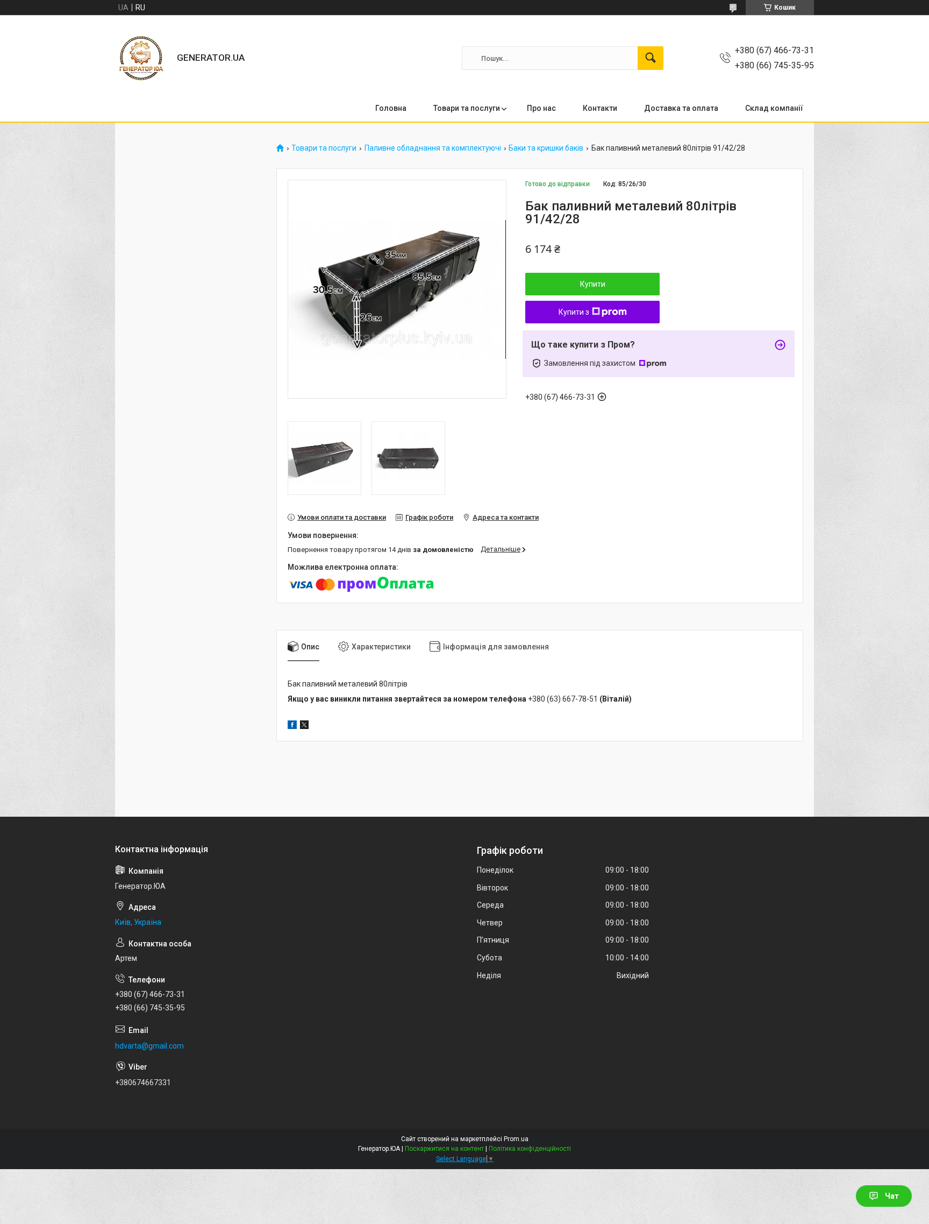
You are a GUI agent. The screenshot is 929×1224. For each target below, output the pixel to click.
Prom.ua (516, 1139)
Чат (892, 1196)
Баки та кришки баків (546, 148)
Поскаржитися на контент (444, 1148)
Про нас (541, 108)
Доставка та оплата (681, 108)
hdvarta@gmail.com (149, 1046)
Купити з (574, 312)
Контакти (600, 108)
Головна (390, 108)
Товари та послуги (466, 108)
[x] (304, 726)
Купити (592, 284)
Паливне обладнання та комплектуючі (433, 148)
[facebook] (292, 726)
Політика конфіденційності (530, 1148)
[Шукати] (650, 58)
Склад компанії (774, 108)
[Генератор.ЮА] (142, 58)
